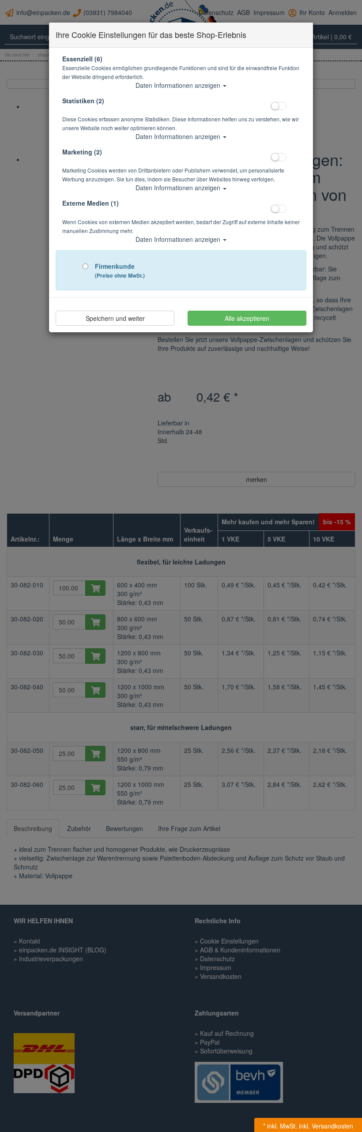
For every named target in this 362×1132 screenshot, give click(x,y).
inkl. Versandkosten (326, 1125)
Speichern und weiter (115, 318)
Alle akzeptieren (247, 318)
